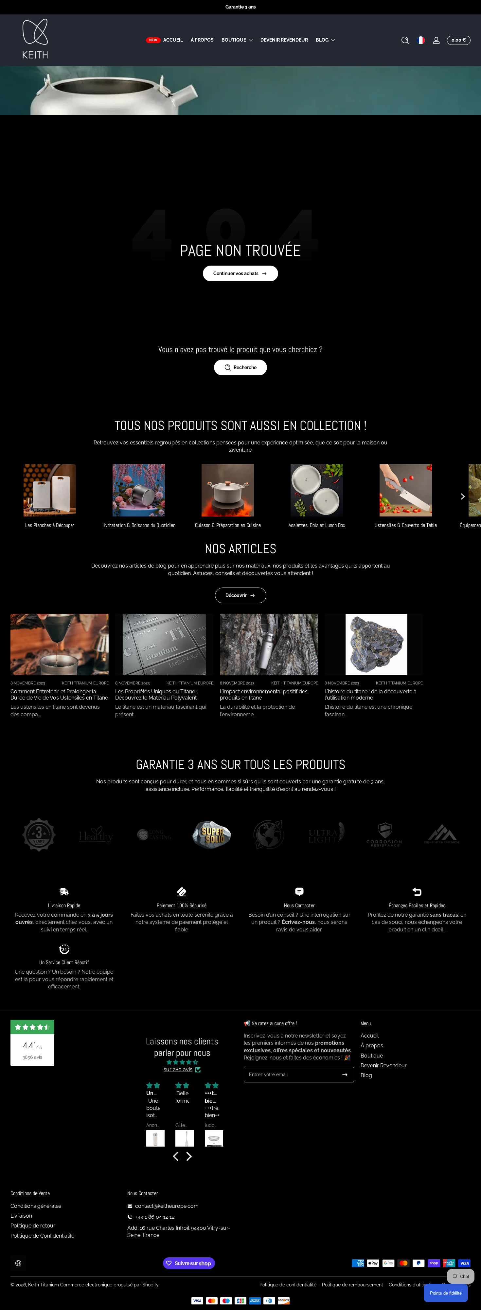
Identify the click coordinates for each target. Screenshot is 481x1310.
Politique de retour (32, 1226)
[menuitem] (416, 1035)
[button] (405, 40)
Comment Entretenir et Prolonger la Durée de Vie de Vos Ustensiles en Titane (59, 694)
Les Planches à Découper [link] (49, 525)
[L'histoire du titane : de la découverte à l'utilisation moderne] (374, 644)
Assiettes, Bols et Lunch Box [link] (317, 525)
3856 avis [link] (32, 1057)
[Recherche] (405, 40)
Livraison (21, 1216)
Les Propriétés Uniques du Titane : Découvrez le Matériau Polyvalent (156, 694)
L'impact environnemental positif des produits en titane (264, 694)
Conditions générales (35, 1206)
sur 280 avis (178, 1069)
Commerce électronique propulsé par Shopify (109, 1284)
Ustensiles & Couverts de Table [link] (406, 525)
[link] (39, 836)
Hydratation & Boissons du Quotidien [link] (138, 525)
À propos (372, 1045)
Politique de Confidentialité (42, 1236)
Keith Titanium (44, 1284)
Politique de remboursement (352, 1284)
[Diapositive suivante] (463, 496)
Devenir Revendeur (384, 1065)
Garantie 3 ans (240, 6)
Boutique (234, 40)
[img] (182, 1062)
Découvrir (236, 595)
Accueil (370, 1036)
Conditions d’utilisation (412, 1284)
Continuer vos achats (235, 273)
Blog (322, 40)
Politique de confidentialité (287, 1284)
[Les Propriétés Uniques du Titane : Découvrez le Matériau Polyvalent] (164, 644)
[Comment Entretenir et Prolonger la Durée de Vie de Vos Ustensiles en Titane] (59, 644)
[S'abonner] (345, 1074)
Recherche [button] (245, 367)
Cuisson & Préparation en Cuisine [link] (228, 525)
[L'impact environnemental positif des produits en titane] (269, 644)
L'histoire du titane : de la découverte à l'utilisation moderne (371, 694)
